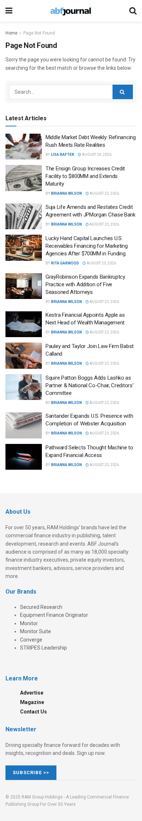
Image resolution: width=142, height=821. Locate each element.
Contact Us (33, 712)
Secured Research (41, 607)
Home (11, 33)
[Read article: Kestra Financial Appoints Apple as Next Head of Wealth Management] (23, 324)
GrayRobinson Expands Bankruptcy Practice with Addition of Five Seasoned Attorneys (85, 284)
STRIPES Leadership (43, 648)
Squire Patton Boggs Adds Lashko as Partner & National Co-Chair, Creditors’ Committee (89, 385)
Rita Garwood (65, 263)
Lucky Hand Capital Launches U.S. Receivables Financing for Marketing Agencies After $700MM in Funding (87, 246)
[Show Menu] (8, 11)
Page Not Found (39, 33)
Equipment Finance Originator (54, 615)
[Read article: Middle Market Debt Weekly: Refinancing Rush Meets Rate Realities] (23, 147)
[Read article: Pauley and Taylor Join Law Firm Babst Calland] (23, 356)
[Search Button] (133, 11)
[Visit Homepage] (70, 11)
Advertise (31, 693)
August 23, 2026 (104, 193)
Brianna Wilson (66, 193)
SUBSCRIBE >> (31, 772)
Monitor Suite (35, 631)
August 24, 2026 (96, 155)
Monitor (29, 623)
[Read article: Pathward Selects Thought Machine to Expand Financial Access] (23, 457)
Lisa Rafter (62, 155)
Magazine (32, 702)
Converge (31, 640)
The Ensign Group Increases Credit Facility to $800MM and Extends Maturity (85, 176)
